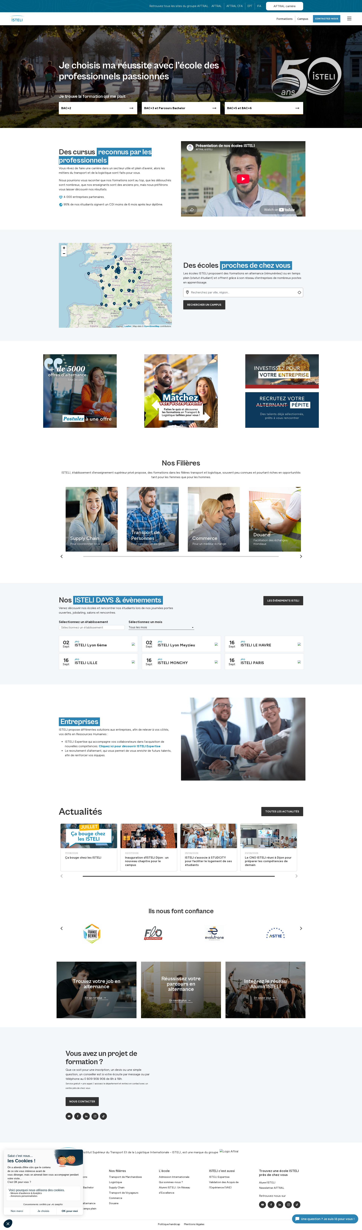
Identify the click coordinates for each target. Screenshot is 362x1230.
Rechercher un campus (204, 304)
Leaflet (127, 326)
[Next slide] (301, 556)
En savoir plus (93, 998)
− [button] (64, 253)
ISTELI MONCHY (173, 663)
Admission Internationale (174, 1177)
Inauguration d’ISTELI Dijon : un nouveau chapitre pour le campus (147, 861)
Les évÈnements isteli (283, 600)
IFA (259, 6)
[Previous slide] (62, 876)
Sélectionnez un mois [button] (145, 622)
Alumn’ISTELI (267, 1182)
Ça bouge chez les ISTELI (83, 857)
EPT (250, 6)
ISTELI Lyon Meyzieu (176, 645)
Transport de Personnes (265, 535)
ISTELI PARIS (252, 663)
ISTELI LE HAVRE (256, 645)
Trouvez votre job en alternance (96, 984)
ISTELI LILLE (86, 663)
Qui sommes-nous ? (171, 1182)
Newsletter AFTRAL (271, 1187)
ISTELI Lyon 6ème (91, 645)
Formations (285, 19)
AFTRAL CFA (234, 6)
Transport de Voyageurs (123, 1192)
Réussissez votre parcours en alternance (181, 984)
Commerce (115, 1198)
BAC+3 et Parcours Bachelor (164, 108)
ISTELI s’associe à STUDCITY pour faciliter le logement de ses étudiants (208, 861)
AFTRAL (217, 6)
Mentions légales (194, 1224)
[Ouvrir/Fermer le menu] (349, 18)
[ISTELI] (17, 19)
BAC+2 (66, 108)
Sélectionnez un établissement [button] (83, 622)
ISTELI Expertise (219, 1177)
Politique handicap (169, 1224)
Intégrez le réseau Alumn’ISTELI (265, 984)
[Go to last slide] (62, 556)
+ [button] (64, 248)
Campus (302, 19)
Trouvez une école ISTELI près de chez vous (279, 1173)
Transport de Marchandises (83, 531)
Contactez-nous (326, 18)
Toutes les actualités (282, 811)
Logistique (140, 538)
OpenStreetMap (152, 326)
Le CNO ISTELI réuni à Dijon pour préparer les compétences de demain (268, 861)
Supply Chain (204, 538)
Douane (113, 1203)
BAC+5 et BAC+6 (239, 108)
